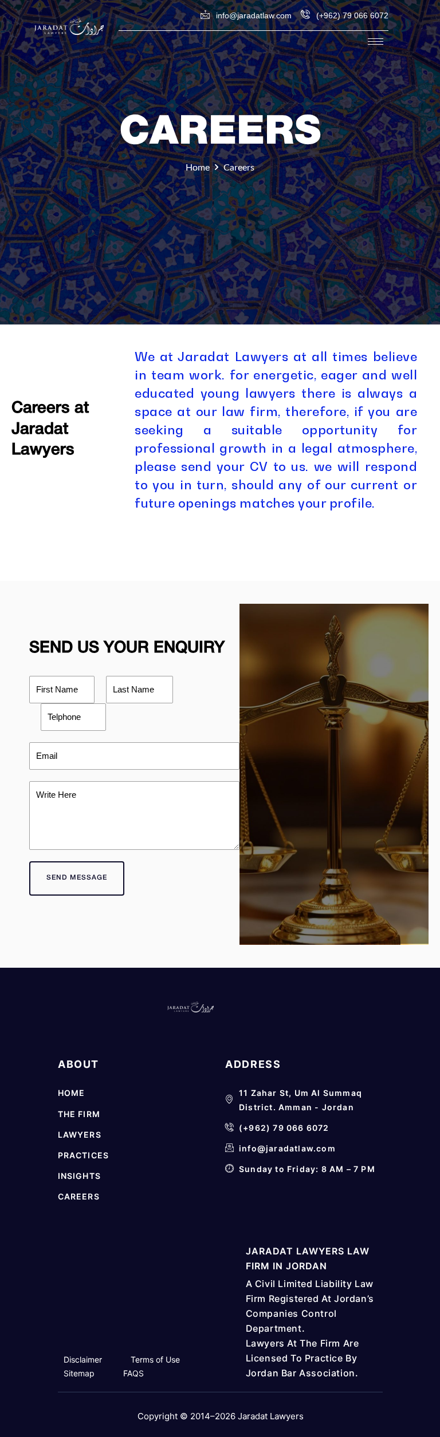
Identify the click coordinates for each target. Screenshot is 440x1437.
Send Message (76, 878)
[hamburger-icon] (375, 41)
